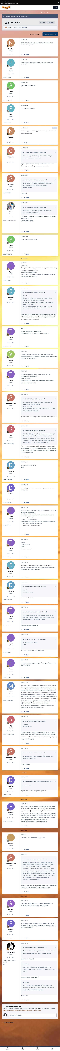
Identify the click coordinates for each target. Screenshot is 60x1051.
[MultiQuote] (21, 54)
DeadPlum (11, 494)
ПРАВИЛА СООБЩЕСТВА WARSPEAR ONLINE (17, 16)
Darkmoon (11, 471)
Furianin (10, 813)
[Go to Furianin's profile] (11, 806)
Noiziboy (10, 27)
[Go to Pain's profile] (11, 63)
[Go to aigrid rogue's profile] (11, 946)
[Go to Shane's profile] (11, 206)
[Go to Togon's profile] (11, 266)
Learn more (3, 2)
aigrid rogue (11, 952)
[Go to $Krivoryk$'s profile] (11, 178)
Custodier (11, 157)
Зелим (11, 91)
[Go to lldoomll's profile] (11, 837)
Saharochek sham (11, 403)
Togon (11, 272)
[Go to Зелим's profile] (11, 85)
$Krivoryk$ (11, 184)
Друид (25, 27)
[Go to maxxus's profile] (11, 686)
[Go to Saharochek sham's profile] (11, 397)
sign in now (38, 1008)
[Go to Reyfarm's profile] (11, 903)
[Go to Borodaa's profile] (11, 291)
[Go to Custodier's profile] (11, 151)
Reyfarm (10, 909)
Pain (11, 69)
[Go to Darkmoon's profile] (11, 465)
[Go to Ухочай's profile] (11, 354)
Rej (11, 435)
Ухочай (11, 360)
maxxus (11, 692)
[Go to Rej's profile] (11, 429)
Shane (11, 212)
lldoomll (10, 843)
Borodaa (10, 297)
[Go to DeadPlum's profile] (11, 488)
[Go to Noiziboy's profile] (6, 27)
